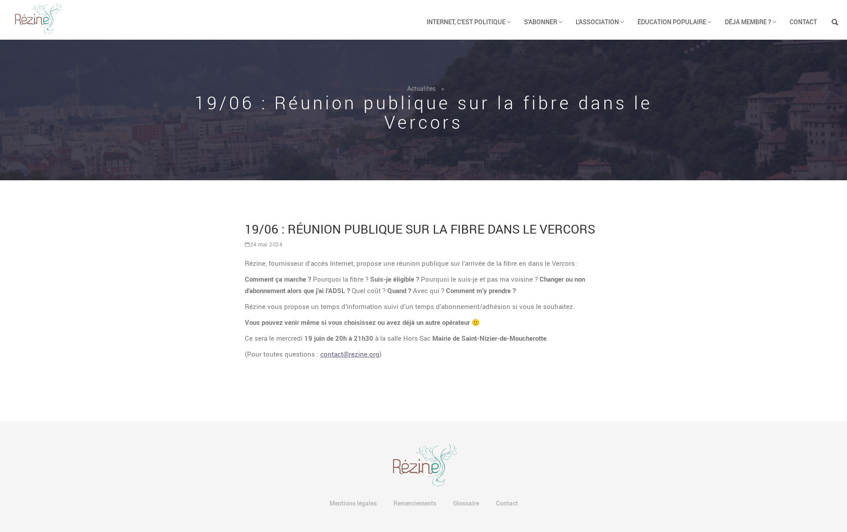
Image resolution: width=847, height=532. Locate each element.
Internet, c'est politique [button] (467, 22)
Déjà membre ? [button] (748, 22)
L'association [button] (598, 22)
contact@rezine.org (349, 354)
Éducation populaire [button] (672, 22)
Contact (803, 22)
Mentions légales (353, 503)
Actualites (421, 88)
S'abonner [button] (541, 22)
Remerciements (415, 503)
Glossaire (466, 503)
